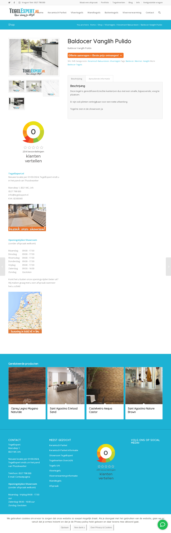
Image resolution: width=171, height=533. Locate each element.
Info (138, 2)
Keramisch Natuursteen (98, 61)
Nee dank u (79, 527)
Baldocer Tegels (75, 64)
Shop (11, 24)
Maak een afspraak (89, 2)
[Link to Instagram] (19, 2)
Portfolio (105, 2)
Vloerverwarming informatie (63, 475)
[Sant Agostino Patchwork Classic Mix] (2, 266)
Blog (131, 2)
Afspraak (54, 485)
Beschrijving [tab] (76, 78)
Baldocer (130, 61)
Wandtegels (55, 480)
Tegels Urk (54, 465)
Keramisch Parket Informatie (63, 450)
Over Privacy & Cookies (101, 527)
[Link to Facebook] (14, 2)
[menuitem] (88, 2)
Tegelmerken (118, 2)
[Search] (159, 12)
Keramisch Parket (58, 445)
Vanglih (146, 61)
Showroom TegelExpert (61, 455)
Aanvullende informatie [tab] (99, 78)
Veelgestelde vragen (153, 2)
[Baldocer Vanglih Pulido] (33, 57)
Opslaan (65, 527)
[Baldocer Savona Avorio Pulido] (168, 266)
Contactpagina (22, 476)
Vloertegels (115, 61)
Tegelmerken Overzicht (61, 460)
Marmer (138, 61)
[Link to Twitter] (9, 2)
